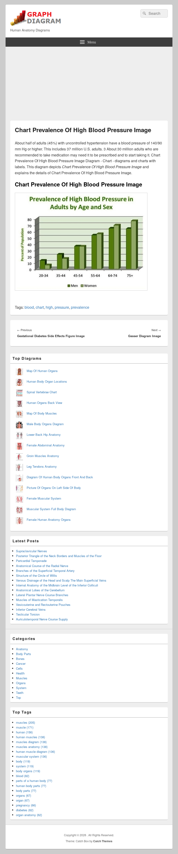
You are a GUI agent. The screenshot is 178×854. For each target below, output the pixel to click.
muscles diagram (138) (31, 742)
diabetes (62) (24, 810)
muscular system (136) (31, 756)
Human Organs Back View (44, 402)
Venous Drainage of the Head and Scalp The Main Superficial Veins (61, 580)
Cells (19, 668)
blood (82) (22, 776)
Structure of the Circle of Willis (36, 575)
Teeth (19, 692)
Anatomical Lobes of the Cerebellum (40, 590)
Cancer (20, 663)
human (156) (24, 732)
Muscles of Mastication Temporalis (39, 600)
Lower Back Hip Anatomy (44, 434)
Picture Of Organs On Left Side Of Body (54, 487)
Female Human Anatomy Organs (49, 519)
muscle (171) (24, 727)
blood (29, 307)
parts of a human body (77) (34, 780)
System (21, 688)
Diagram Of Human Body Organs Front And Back (60, 477)
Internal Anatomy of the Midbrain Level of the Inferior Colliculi (57, 585)
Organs (21, 683)
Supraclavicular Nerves (31, 551)
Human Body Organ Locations (47, 381)
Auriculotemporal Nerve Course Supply (42, 619)
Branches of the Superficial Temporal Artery (45, 570)
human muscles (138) (30, 737)
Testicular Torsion (28, 614)
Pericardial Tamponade (31, 560)
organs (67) (23, 795)
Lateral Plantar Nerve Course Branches (42, 595)
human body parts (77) (31, 786)
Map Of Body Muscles (42, 413)
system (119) (25, 766)
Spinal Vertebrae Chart (42, 392)
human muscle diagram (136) (35, 751)
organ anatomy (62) (29, 815)
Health (20, 673)
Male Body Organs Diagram (45, 424)
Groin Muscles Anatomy (43, 456)
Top (18, 697)
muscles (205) (25, 722)
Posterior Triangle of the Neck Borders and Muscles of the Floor (59, 556)
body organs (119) (28, 771)
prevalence (80, 307)
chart (40, 307)
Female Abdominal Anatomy (46, 445)
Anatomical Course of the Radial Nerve (42, 566)
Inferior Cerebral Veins (31, 609)
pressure (62, 307)
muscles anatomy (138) (32, 746)
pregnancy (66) (26, 805)
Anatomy (22, 649)
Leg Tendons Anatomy (42, 466)
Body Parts (23, 654)
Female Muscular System (44, 498)
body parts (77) (26, 790)
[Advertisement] (89, 81)
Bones (20, 658)
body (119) (23, 761)
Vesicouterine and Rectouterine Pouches (43, 604)
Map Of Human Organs (42, 371)
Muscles (21, 678)
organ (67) (22, 800)
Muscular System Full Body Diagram (51, 509)
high (49, 307)
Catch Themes (102, 841)
